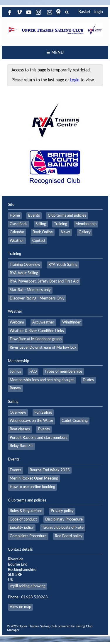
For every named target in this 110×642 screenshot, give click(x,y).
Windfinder (71, 322)
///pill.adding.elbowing (27, 586)
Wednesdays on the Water (31, 420)
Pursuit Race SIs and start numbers (38, 437)
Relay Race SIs (21, 446)
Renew (15, 388)
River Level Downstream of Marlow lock (43, 347)
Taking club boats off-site (63, 527)
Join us (15, 371)
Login (98, 12)
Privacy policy (62, 511)
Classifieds (18, 224)
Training (60, 224)
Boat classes (20, 429)
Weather (17, 240)
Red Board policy (68, 536)
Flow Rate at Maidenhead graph (36, 339)
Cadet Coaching (75, 420)
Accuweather (43, 322)
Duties (88, 380)
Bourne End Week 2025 (50, 470)
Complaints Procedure (28, 536)
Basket (84, 12)
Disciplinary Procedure (64, 519)
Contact (38, 240)
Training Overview (25, 264)
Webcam (17, 322)
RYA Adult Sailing (24, 273)
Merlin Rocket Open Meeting (34, 478)
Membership (86, 224)
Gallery (85, 232)
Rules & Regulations (26, 511)
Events (34, 215)
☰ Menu (55, 53)
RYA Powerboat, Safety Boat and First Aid (44, 281)
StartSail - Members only (30, 290)
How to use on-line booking (32, 487)
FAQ (33, 371)
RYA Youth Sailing (62, 264)
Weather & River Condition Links (37, 331)
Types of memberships (63, 371)
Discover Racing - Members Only (37, 298)
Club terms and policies (67, 215)
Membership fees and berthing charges (42, 380)
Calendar (17, 232)
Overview (18, 412)
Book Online (43, 232)
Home (15, 215)
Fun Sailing (43, 412)
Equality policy (22, 527)
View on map (20, 607)
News (65, 232)
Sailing (40, 224)
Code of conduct (23, 519)
